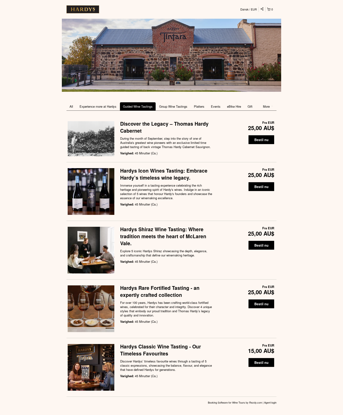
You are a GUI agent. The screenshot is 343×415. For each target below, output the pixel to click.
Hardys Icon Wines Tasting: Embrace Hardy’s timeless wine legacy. (163, 174)
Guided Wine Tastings (138, 106)
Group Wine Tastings (173, 106)
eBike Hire (234, 106)
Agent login (270, 402)
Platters (199, 106)
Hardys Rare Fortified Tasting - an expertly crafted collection (160, 291)
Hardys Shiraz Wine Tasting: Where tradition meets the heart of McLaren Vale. (163, 236)
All (71, 106)
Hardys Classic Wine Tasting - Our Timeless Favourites (160, 350)
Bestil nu (261, 139)
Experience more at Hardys (98, 106)
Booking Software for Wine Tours (227, 402)
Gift (250, 106)
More (267, 106)
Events (215, 106)
